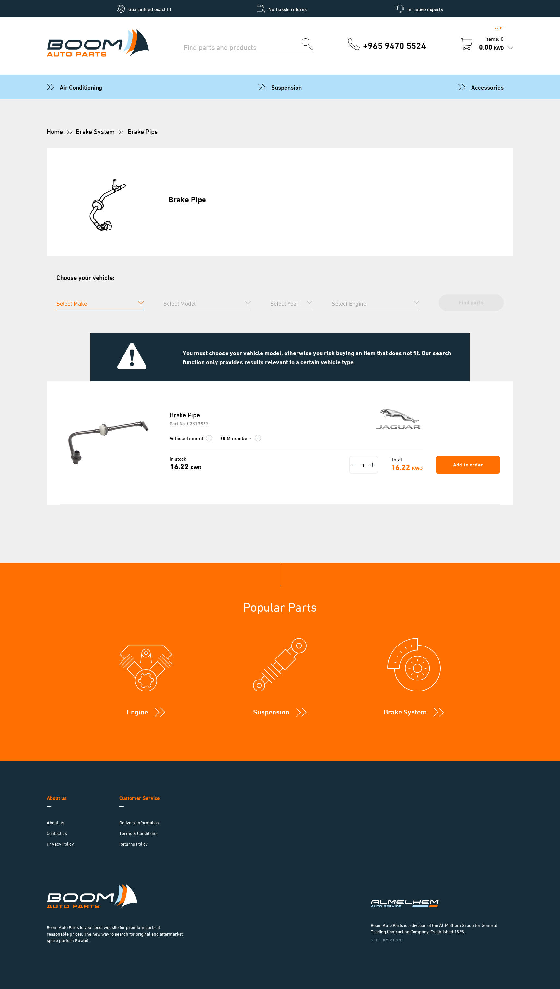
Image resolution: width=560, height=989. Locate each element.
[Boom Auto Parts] (98, 44)
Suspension (286, 86)
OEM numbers (237, 437)
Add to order (468, 464)
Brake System (95, 131)
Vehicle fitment (187, 437)
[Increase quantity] (373, 465)
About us (55, 822)
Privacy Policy (60, 843)
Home (55, 131)
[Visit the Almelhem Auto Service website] (439, 895)
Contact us (57, 832)
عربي (499, 26)
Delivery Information (139, 822)
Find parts (471, 302)
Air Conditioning (81, 86)
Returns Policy (133, 843)
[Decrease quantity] (354, 465)
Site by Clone (388, 940)
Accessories (487, 86)
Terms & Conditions (138, 832)
